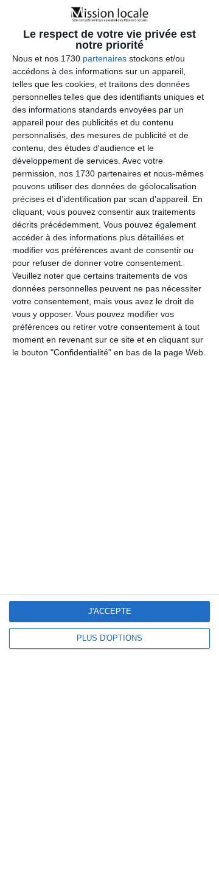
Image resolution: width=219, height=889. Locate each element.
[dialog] (109, 444)
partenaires (105, 58)
